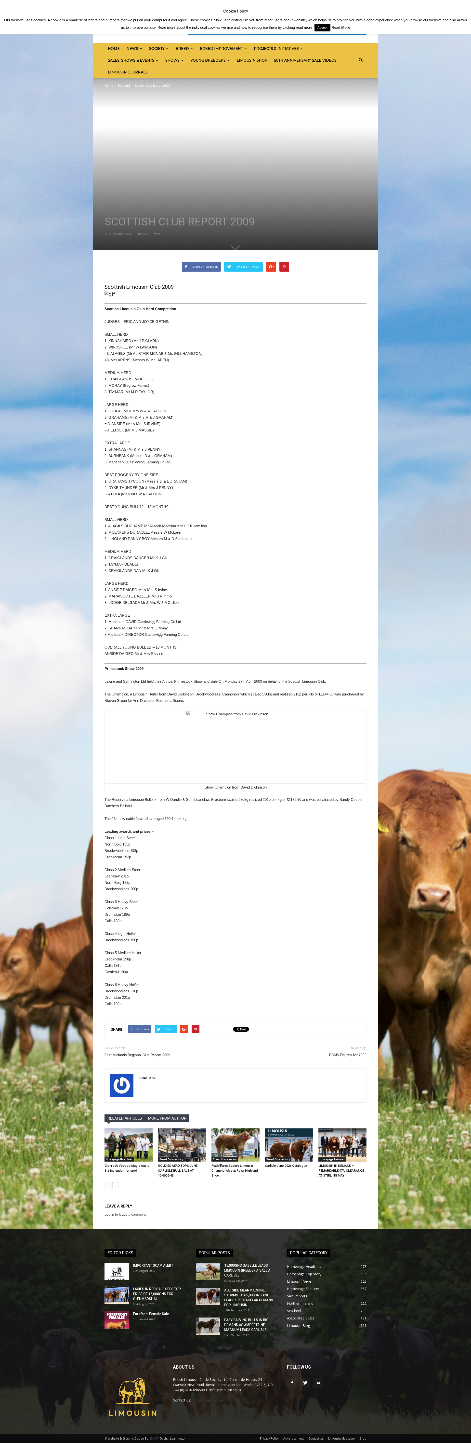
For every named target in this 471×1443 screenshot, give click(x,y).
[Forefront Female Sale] (117, 1320)
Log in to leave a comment (125, 1214)
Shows (172, 60)
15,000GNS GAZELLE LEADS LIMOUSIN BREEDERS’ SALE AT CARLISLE (248, 1270)
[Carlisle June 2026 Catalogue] (289, 1145)
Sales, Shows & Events (131, 60)
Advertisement (293, 1438)
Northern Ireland (300, 1303)
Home (114, 48)
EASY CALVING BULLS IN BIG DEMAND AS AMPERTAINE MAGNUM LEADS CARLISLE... (246, 1325)
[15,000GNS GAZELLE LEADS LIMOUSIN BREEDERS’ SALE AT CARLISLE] (208, 1271)
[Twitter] (305, 1383)
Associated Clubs (300, 1318)
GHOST (154, 1438)
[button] (360, 60)
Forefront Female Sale (151, 1314)
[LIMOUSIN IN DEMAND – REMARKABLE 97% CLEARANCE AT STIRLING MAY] (342, 1145)
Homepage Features (332, 1159)
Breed (182, 48)
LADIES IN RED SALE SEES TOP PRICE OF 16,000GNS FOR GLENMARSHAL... (157, 1294)
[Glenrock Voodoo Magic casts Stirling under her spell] (129, 1145)
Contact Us (316, 1438)
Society (157, 48)
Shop (362, 1438)
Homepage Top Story (304, 1274)
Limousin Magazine (341, 1438)
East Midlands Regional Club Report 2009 (137, 1055)
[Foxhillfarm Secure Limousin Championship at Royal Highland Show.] (235, 1145)
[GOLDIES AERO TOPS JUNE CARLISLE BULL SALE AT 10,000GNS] (182, 1145)
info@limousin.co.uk (207, 1400)
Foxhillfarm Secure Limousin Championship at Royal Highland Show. (234, 1170)
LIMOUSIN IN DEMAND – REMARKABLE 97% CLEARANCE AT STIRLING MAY (341, 1170)
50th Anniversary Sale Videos (305, 60)
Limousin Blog (298, 1325)
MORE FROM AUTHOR (167, 1118)
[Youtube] (318, 1383)
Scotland (124, 85)
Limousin (147, 1077)
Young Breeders (208, 60)
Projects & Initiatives (276, 48)
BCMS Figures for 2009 (347, 1055)
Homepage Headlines (119, 1159)
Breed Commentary (171, 1159)
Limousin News (299, 1281)
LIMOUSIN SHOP (252, 60)
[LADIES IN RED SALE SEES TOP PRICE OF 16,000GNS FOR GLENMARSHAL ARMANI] (117, 1295)
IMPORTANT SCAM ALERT (153, 1265)
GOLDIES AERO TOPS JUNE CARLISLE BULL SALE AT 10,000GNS (177, 1170)
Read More (340, 27)
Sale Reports (297, 1296)
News (132, 48)
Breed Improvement (221, 48)
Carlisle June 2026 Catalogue (286, 1165)
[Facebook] (292, 1383)
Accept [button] (322, 27)
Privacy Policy (269, 1438)
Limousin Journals (128, 72)
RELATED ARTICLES (124, 1118)
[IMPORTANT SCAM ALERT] (117, 1271)
